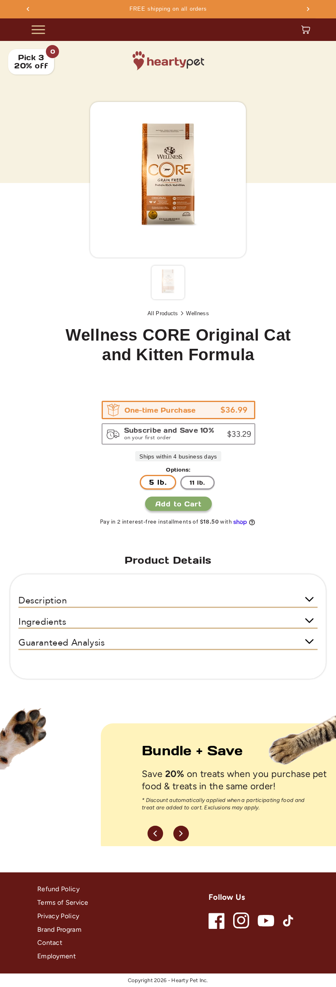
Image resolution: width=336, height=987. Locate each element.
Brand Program (59, 929)
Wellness (197, 313)
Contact (49, 942)
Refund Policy (58, 889)
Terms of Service (63, 902)
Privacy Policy (58, 916)
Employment (56, 956)
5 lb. (158, 482)
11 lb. (197, 482)
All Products (163, 313)
